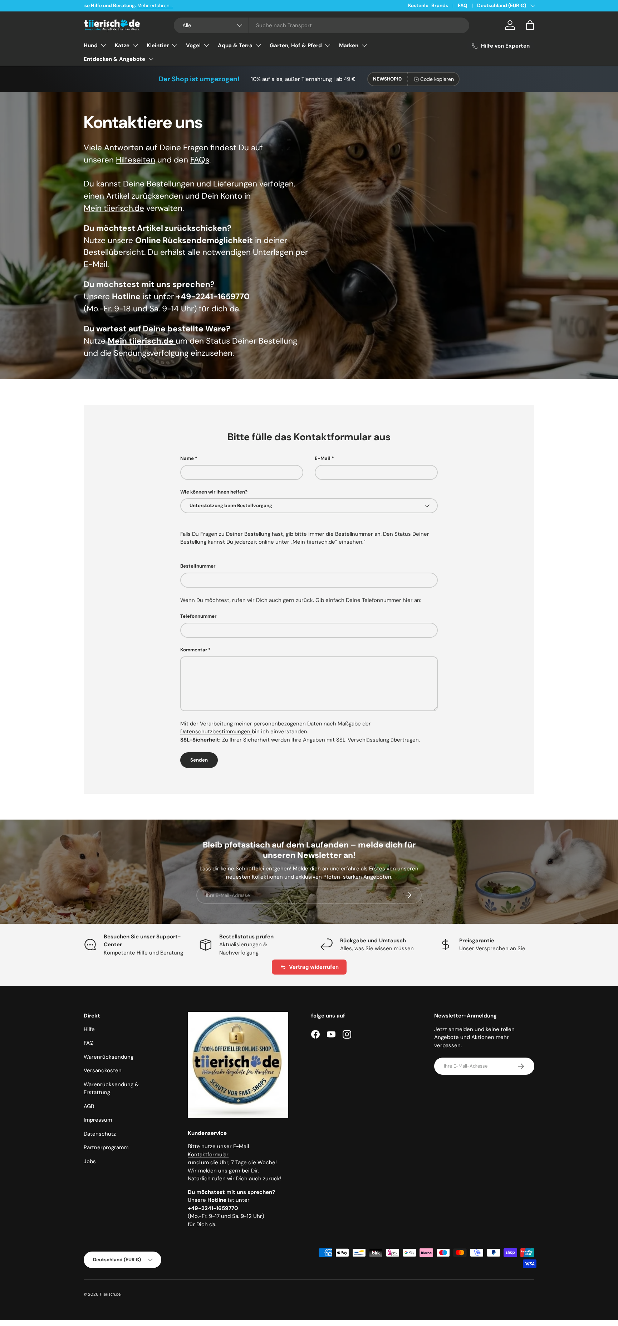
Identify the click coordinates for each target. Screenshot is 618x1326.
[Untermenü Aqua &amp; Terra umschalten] (258, 45)
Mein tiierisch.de (114, 208)
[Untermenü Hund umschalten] (103, 45)
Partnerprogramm (106, 1147)
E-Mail (322, 458)
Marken (348, 45)
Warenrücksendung (108, 1056)
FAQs (199, 160)
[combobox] (322, 25)
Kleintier (158, 45)
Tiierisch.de (110, 1294)
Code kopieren (437, 79)
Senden (199, 760)
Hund (91, 45)
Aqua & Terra (235, 45)
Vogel (193, 45)
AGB (89, 1106)
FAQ (462, 6)
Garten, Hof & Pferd (296, 45)
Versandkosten (103, 1070)
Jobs (90, 1161)
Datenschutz (100, 1133)
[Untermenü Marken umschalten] (364, 45)
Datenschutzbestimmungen (216, 731)
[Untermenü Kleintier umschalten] (174, 45)
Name (187, 458)
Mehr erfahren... (174, 6)
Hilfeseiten (135, 160)
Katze (122, 45)
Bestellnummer (197, 566)
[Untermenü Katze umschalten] (135, 45)
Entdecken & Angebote (114, 59)
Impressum (98, 1119)
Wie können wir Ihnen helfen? (213, 492)
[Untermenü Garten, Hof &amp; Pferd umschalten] (327, 45)
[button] (530, 25)
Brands (439, 6)
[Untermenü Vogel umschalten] (206, 45)
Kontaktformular (208, 1154)
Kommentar (193, 650)
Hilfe (89, 1029)
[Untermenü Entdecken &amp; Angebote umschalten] (151, 59)
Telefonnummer (198, 616)
